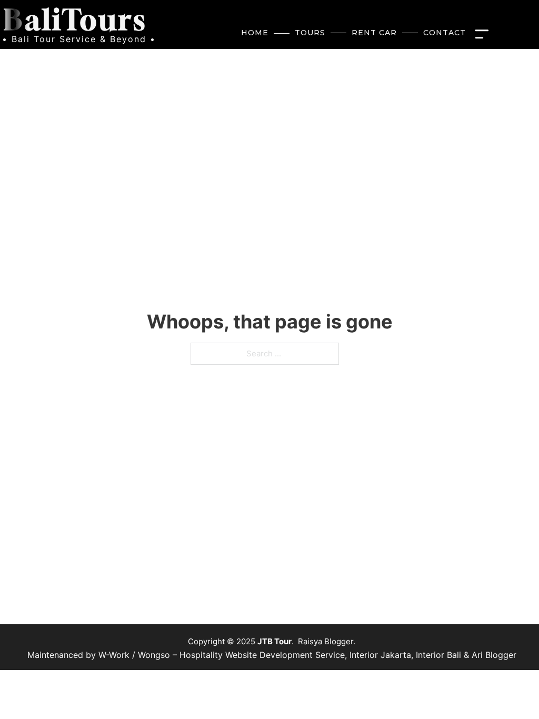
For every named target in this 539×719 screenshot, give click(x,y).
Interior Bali (438, 655)
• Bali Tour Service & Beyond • (79, 39)
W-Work (113, 655)
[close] (484, 33)
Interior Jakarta (380, 655)
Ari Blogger (494, 655)
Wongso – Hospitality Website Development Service (241, 655)
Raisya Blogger (325, 641)
